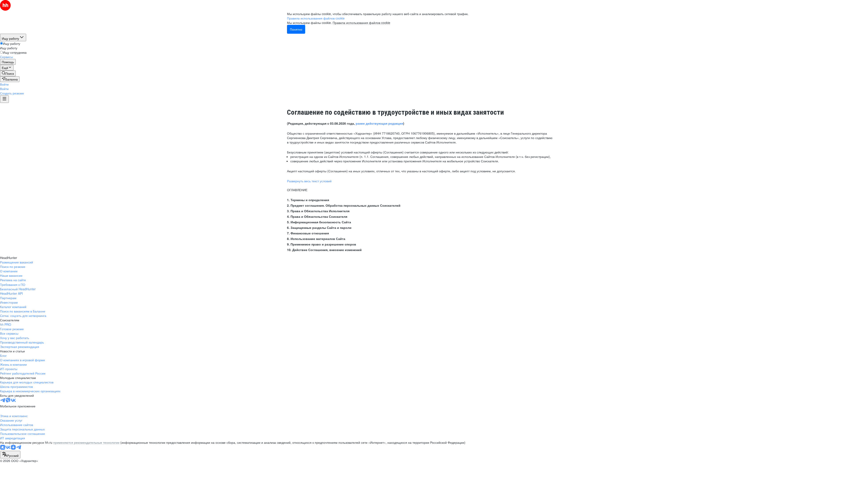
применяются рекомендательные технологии (86, 442)
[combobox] (10, 454)
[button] (4, 84)
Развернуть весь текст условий (309, 181)
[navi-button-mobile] (4, 99)
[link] (8, 73)
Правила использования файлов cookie (361, 22)
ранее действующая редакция (379, 123)
